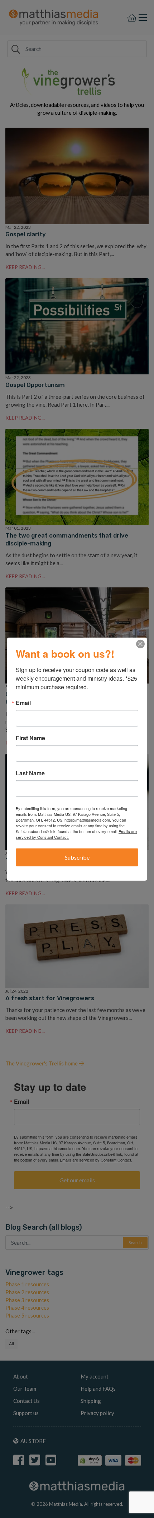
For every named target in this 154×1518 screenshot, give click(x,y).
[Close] (140, 643)
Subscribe (77, 856)
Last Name (30, 773)
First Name (30, 738)
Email (23, 702)
